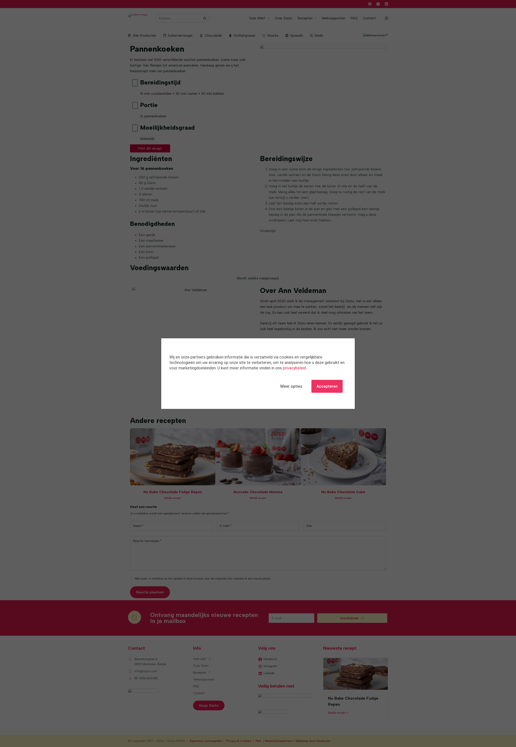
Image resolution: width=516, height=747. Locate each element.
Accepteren (327, 386)
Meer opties (291, 386)
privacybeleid (294, 368)
